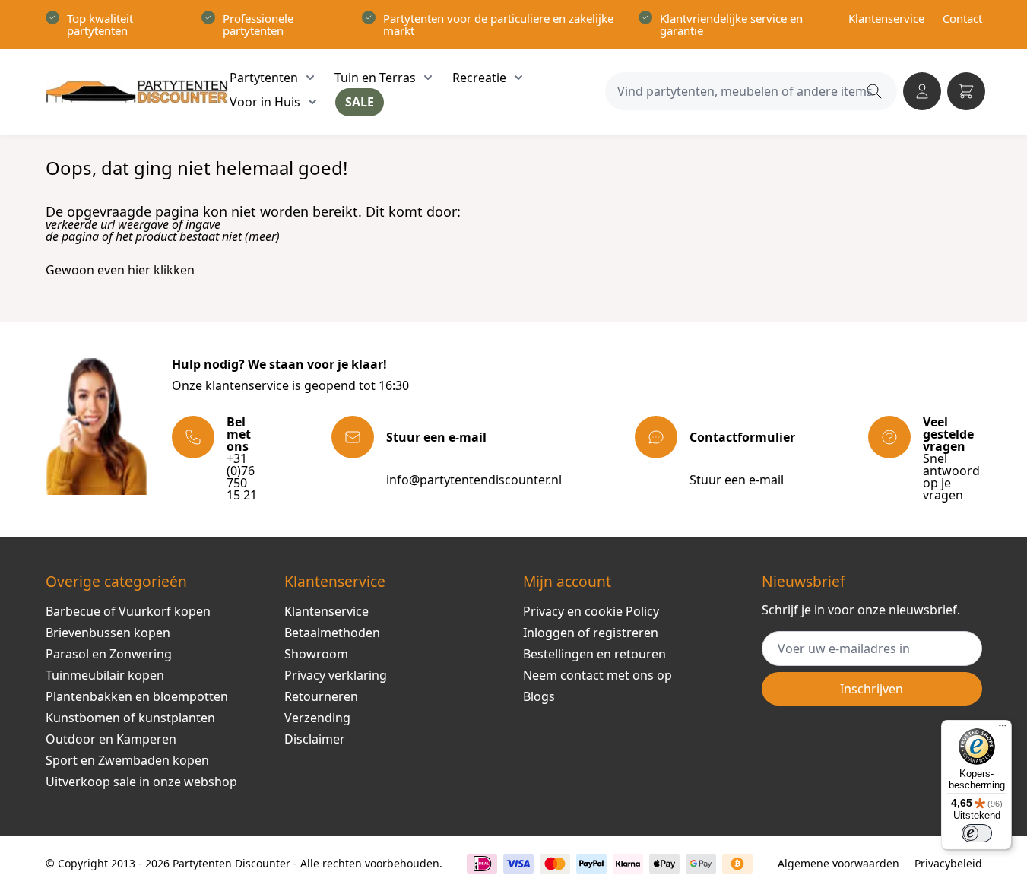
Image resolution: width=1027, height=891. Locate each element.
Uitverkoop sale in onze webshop (141, 781)
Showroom (316, 653)
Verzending (317, 717)
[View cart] (966, 91)
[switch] (977, 833)
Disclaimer (314, 739)
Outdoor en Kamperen (111, 739)
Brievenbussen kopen (108, 632)
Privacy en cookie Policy (591, 611)
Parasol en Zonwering (109, 653)
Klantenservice (886, 18)
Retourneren (321, 696)
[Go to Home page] (137, 91)
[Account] (922, 91)
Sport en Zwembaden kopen (127, 760)
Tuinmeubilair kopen (105, 675)
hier (139, 270)
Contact (962, 18)
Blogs (539, 696)
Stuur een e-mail (736, 479)
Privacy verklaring (335, 675)
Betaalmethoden (332, 632)
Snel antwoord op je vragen (951, 476)
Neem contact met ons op (597, 675)
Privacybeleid (948, 863)
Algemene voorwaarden (838, 863)
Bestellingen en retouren (594, 653)
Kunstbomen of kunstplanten (130, 717)
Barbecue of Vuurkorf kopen (128, 611)
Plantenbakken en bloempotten (137, 696)
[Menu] (1003, 729)
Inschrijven (871, 688)
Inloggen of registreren (590, 632)
